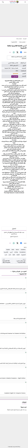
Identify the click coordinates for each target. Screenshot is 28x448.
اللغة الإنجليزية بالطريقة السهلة (6, 261)
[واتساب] (14, 52)
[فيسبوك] (21, 52)
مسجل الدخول (17, 409)
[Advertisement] (14, 19)
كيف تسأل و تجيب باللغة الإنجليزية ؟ (20, 261)
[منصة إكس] (17, 52)
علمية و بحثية (19, 38)
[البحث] (3, 2)
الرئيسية (24, 38)
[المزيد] (10, 52)
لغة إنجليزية (14, 42)
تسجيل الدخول (13, 236)
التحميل (15, 76)
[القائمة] (25, 2)
